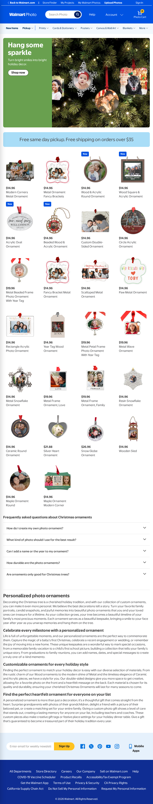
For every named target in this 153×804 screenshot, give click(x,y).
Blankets (127, 28)
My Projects (67, 2)
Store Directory (46, 771)
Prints (42, 28)
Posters (85, 28)
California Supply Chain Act (25, 788)
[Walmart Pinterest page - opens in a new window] (99, 746)
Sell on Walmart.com (114, 771)
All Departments (20, 771)
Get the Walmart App (34, 783)
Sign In (139, 2)
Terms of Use (62, 783)
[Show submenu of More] (147, 27)
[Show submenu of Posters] (91, 27)
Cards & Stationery (63, 28)
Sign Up (64, 746)
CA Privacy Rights (116, 783)
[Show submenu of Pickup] (33, 27)
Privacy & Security (87, 783)
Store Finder (50, 2)
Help (92, 14)
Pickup (26, 28)
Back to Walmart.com (22, 2)
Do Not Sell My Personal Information (72, 788)
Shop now (18, 72)
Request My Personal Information (123, 788)
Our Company (85, 771)
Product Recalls (71, 777)
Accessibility (94, 777)
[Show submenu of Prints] (47, 27)
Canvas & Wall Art (106, 28)
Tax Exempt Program (117, 777)
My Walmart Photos (89, 2)
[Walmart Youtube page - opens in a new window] (108, 746)
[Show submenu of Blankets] (134, 27)
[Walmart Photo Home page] (23, 14)
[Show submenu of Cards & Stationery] (76, 27)
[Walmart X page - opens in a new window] (91, 746)
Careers (66, 771)
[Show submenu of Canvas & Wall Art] (118, 27)
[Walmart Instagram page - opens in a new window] (117, 746)
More (142, 28)
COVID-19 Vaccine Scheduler (37, 777)
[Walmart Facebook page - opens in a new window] (82, 746)
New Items (12, 28)
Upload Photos (113, 2)
